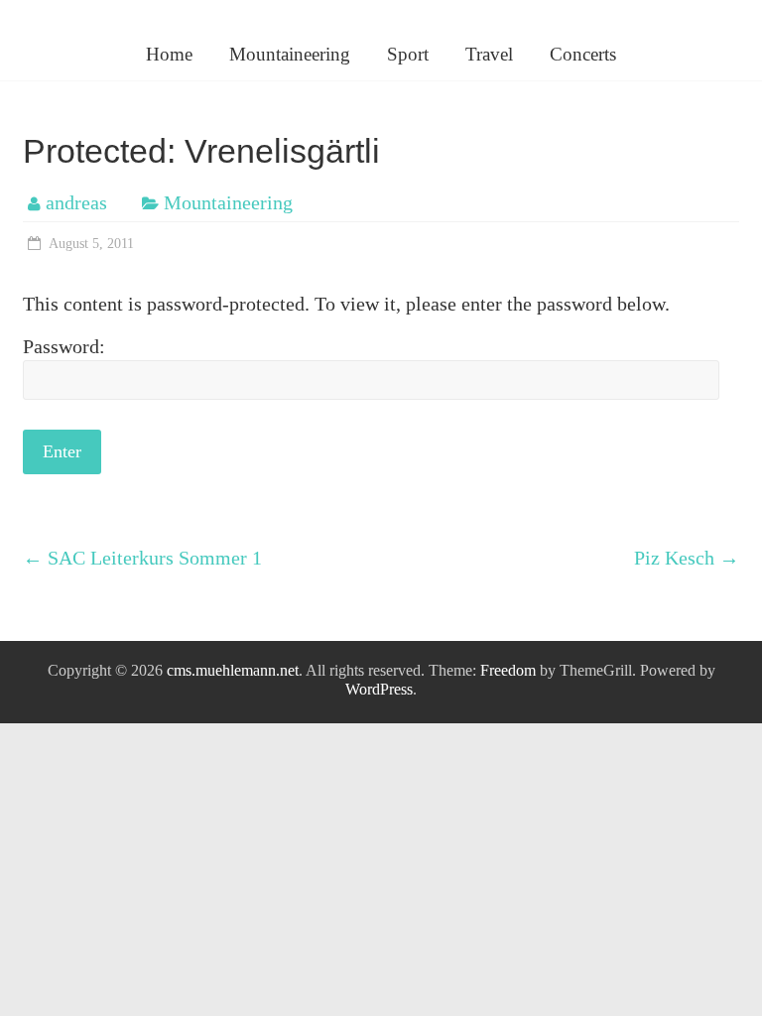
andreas (76, 202)
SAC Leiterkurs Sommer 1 (142, 558)
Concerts (583, 54)
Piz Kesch (686, 558)
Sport (408, 54)
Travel (489, 54)
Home (169, 54)
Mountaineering (289, 54)
